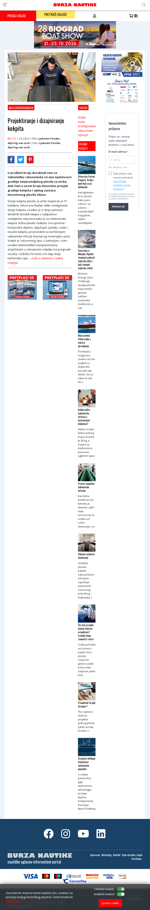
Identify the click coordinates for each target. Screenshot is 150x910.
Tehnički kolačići (104, 889)
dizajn (82, 117)
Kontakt (117, 855)
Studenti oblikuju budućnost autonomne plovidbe (86, 764)
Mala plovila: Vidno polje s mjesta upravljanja (84, 341)
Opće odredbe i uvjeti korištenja (132, 857)
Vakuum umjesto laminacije (86, 555)
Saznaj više (13, 901)
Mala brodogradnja (21, 107)
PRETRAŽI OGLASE (55, 14)
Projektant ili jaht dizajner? (87, 704)
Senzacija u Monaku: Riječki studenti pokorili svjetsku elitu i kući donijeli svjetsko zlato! (86, 259)
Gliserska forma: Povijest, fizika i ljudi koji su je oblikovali (86, 182)
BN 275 (12, 138)
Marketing (107, 855)
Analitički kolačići (104, 894)
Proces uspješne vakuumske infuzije (86, 487)
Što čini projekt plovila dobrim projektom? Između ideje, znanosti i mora (86, 632)
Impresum (95, 855)
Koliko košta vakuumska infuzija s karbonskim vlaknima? (84, 417)
